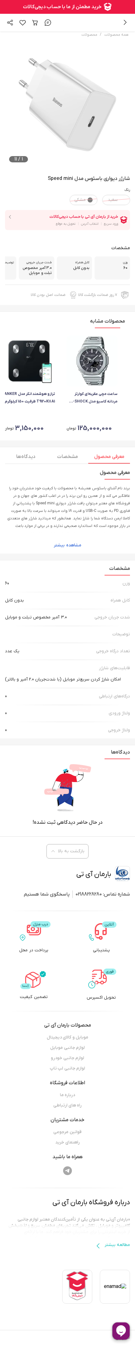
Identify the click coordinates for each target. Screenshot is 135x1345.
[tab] (109, 458)
